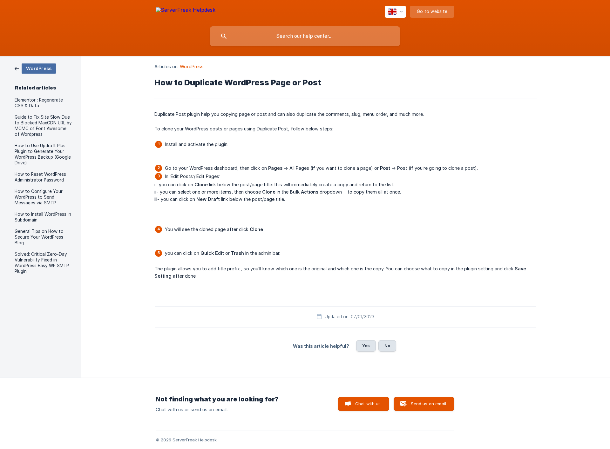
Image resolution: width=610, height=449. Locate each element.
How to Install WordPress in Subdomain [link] (43, 217)
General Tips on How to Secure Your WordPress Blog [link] (39, 237)
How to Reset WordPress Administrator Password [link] (40, 177)
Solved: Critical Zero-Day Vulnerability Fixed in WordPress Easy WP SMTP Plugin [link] (42, 263)
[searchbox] (305, 36)
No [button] (387, 345)
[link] (35, 68)
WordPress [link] (192, 66)
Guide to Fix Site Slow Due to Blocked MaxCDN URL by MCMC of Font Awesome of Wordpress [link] (43, 126)
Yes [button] (366, 345)
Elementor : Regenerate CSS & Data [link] (39, 102)
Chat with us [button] (368, 403)
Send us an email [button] (428, 403)
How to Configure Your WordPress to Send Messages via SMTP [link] (39, 197)
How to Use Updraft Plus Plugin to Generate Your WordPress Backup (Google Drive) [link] (43, 154)
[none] (185, 11)
